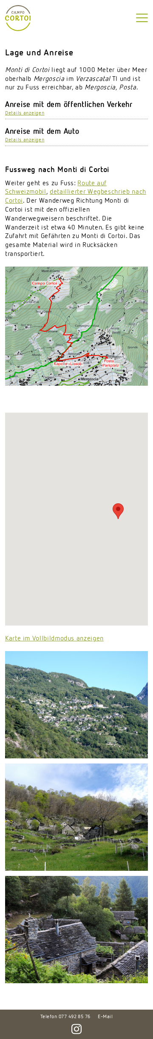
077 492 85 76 (75, 1016)
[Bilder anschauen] (76, 704)
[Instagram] (76, 1026)
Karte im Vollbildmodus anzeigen (54, 638)
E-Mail (105, 1016)
